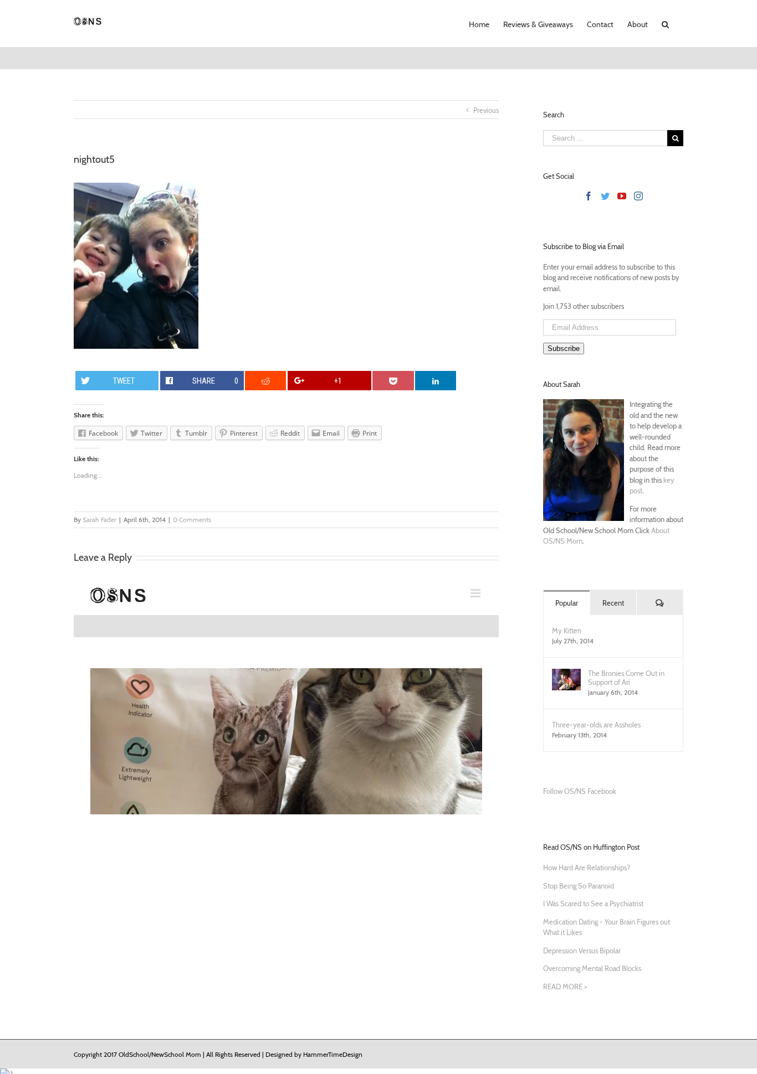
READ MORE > (565, 986)
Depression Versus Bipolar (582, 950)
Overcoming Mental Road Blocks (592, 968)
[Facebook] (588, 196)
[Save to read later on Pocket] (392, 380)
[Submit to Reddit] (265, 380)
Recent (613, 602)
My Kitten (566, 630)
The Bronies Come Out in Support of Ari (626, 677)
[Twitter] (605, 196)
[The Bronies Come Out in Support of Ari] (566, 673)
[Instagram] (638, 196)
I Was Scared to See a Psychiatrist (593, 903)
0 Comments (192, 519)
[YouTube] (621, 196)
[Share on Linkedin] (435, 380)
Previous (486, 110)
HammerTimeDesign (332, 1054)
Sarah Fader (99, 519)
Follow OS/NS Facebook (579, 791)
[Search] (665, 23)
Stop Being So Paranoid (578, 885)
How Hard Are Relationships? (586, 867)
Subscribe (564, 348)
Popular (566, 602)
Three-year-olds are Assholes (596, 724)
